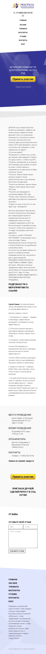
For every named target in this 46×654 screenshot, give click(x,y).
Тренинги (23, 29)
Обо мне (23, 25)
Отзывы (23, 36)
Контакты (23, 40)
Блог (23, 44)
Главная (23, 20)
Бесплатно (23, 32)
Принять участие (23, 79)
